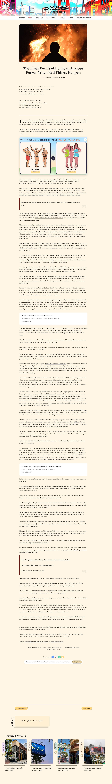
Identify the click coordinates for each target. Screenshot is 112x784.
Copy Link (77, 662)
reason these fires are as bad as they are (44, 590)
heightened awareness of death (37, 292)
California (35, 647)
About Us (22, 18)
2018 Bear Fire (78, 422)
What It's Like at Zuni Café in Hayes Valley (14, 769)
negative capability (28, 366)
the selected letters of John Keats (55, 364)
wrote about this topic (59, 607)
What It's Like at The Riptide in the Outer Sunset (41, 769)
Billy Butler (32, 721)
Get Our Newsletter (83, 18)
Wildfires (49, 647)
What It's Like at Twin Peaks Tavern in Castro (66, 769)
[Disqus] (53, 683)
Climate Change (42, 647)
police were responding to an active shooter (49, 218)
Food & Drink (51, 18)
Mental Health (55, 647)
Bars (29, 745)
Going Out (39, 18)
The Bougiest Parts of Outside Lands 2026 (93, 769)
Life (60, 647)
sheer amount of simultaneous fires (55, 459)
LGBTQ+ (62, 18)
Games (71, 18)
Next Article (86, 708)
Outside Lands (82, 748)
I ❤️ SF (30, 18)
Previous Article (21, 708)
